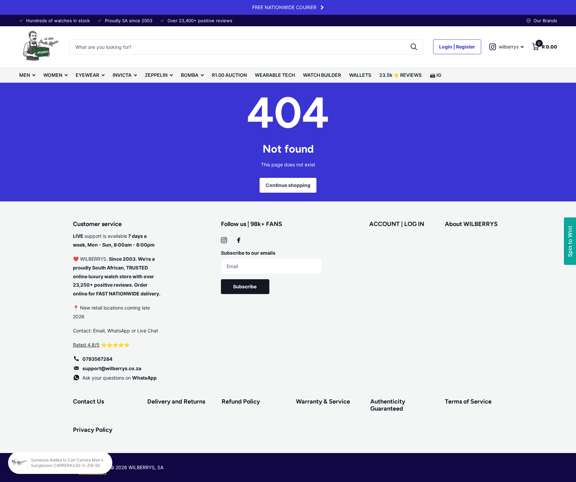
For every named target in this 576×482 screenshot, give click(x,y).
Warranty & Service (323, 401)
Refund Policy (241, 401)
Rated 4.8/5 (86, 345)
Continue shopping (288, 185)
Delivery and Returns (176, 401)
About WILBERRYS (471, 224)
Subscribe (245, 286)
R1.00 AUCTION (229, 75)
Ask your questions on (119, 378)
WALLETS (360, 75)
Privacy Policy (92, 429)
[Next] (322, 7)
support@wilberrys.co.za (111, 368)
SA (160, 467)
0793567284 (97, 359)
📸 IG (435, 75)
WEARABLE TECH (275, 75)
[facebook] (238, 240)
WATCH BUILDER (322, 75)
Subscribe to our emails (248, 253)
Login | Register (457, 47)
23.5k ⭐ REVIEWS (400, 75)
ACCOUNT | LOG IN (396, 224)
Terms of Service (468, 401)
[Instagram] (224, 240)
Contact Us (88, 401)
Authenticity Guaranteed (387, 405)
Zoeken (414, 47)
